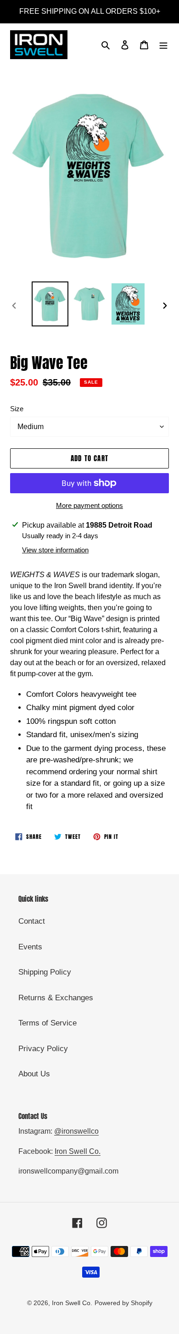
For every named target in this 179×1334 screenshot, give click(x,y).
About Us (34, 1073)
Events (30, 947)
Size (16, 409)
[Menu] (163, 44)
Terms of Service (47, 1023)
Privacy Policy (43, 1048)
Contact (31, 921)
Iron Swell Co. (78, 1151)
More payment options (89, 505)
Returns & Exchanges (55, 997)
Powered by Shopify (123, 1302)
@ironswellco (76, 1131)
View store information (55, 550)
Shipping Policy (44, 972)
